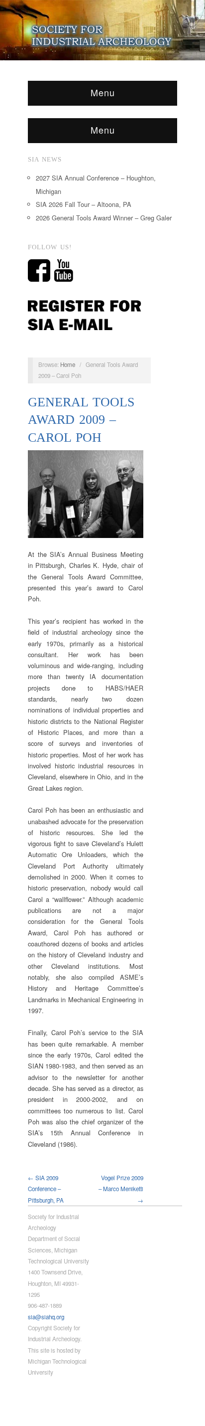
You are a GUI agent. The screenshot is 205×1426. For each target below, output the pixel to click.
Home (67, 364)
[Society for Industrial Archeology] (102, 33)
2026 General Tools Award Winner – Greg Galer (104, 217)
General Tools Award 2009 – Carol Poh (81, 420)
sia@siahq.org (46, 1317)
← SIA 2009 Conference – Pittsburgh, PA (46, 1189)
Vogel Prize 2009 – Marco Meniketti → (121, 1189)
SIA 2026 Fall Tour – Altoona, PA (83, 204)
